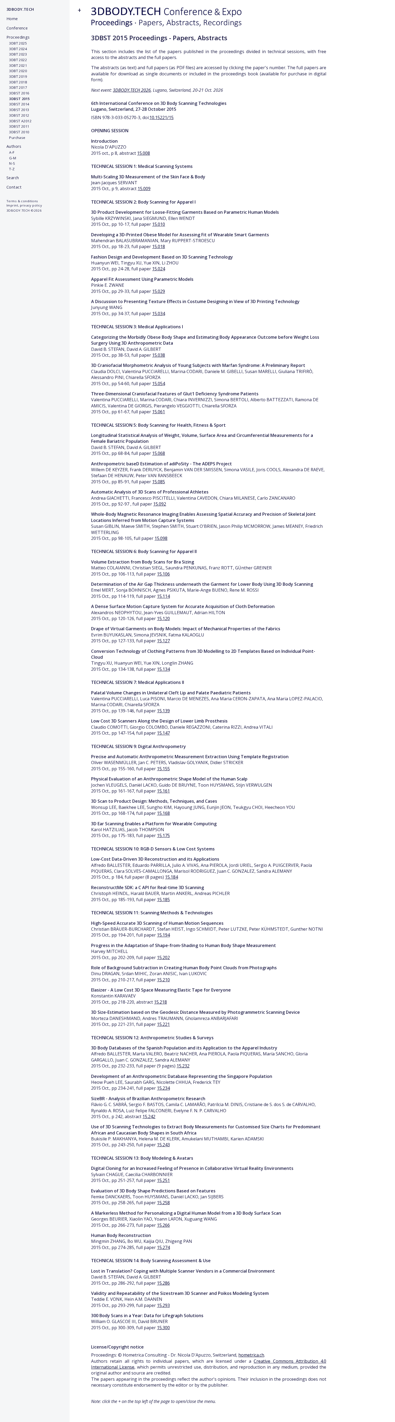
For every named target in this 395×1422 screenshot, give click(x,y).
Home (12, 18)
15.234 (163, 1088)
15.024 (158, 269)
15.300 (163, 1328)
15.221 (163, 1024)
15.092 (159, 504)
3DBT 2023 (16, 54)
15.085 (158, 482)
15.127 (163, 641)
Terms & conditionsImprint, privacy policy (24, 203)
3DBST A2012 (18, 121)
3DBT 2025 (16, 43)
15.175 (163, 835)
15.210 (163, 980)
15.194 (163, 935)
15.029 (158, 291)
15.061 (158, 412)
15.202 (163, 957)
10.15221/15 (161, 117)
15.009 (144, 188)
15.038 (158, 355)
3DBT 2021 (16, 65)
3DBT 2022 (16, 59)
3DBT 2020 (16, 70)
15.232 (183, 1066)
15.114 (163, 596)
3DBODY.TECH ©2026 (24, 210)
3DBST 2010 (17, 132)
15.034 (158, 313)
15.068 (158, 453)
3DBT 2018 (16, 82)
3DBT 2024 (16, 48)
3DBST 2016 (17, 93)
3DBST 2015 (18, 98)
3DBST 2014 (17, 104)
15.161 (163, 791)
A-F (10, 152)
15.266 (163, 1225)
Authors (13, 146)
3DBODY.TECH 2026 (132, 90)
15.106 (163, 574)
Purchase (16, 137)
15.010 (158, 224)
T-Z (10, 169)
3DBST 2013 (17, 109)
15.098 (161, 538)
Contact (13, 187)
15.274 (163, 1247)
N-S (10, 163)
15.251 (163, 1180)
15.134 (163, 669)
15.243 (163, 1145)
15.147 (163, 733)
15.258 (163, 1203)
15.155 (163, 769)
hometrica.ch (251, 1355)
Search (12, 177)
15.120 (163, 618)
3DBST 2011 (17, 126)
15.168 (163, 813)
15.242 (148, 1116)
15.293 (163, 1305)
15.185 (163, 899)
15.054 (158, 383)
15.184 (171, 877)
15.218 (160, 1002)
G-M (11, 158)
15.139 (163, 711)
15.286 (163, 1283)
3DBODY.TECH (20, 9)
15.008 (143, 153)
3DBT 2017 (16, 87)
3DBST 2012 (17, 115)
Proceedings (18, 37)
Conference (17, 28)
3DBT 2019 (16, 76)
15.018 (158, 246)
